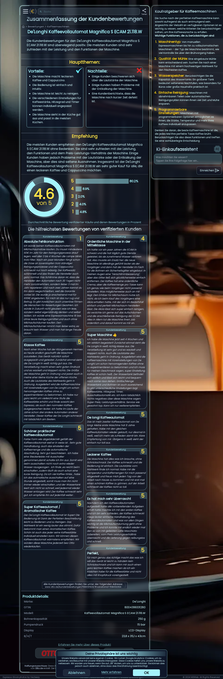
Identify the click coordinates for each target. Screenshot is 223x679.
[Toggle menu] (25, 11)
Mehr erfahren (111, 672)
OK (146, 672)
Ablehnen (76, 672)
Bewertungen (36, 26)
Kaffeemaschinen (58, 26)
